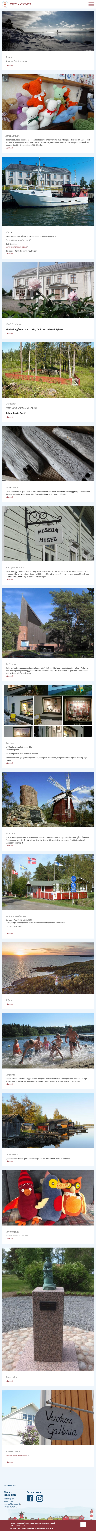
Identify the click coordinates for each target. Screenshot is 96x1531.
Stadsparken (11, 1377)
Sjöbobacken (12, 1154)
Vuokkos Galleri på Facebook (17, 1455)
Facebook (30, 1498)
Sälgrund (10, 1000)
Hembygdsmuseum (15, 567)
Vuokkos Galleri (13, 1451)
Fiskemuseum (12, 487)
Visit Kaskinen (20, 4)
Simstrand (10, 1074)
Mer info (49, 1528)
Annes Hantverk (13, 135)
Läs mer (9, 65)
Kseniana (10, 742)
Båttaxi (9, 232)
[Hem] (5, 4)
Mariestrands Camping (16, 916)
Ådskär (9, 57)
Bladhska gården (14, 324)
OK (83, 1524)
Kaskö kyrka (11, 663)
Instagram (39, 1498)
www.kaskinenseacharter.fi (17, 247)
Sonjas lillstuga (13, 1231)
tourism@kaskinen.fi (12, 1504)
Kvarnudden (11, 833)
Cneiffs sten (11, 403)
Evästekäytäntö (10, 1485)
